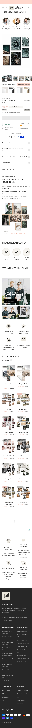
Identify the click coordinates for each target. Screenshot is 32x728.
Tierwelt (8, 407)
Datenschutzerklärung (23, 691)
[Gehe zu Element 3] (15, 76)
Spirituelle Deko (23, 430)
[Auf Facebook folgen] (3, 707)
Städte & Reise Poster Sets (8, 674)
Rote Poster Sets (21, 653)
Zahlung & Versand (22, 688)
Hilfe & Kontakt (6, 688)
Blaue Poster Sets (22, 629)
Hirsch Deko (23, 500)
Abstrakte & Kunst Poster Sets (7, 630)
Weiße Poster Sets (22, 659)
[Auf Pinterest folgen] (12, 707)
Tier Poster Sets (6, 678)
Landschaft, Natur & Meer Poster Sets (7, 652)
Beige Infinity (23, 381)
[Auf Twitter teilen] (10, 166)
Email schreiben (7, 618)
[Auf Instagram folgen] (7, 707)
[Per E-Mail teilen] (16, 166)
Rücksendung (6, 695)
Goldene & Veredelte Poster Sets (7, 641)
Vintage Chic (9, 476)
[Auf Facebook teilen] (7, 166)
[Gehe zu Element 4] (21, 76)
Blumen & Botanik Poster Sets (7, 635)
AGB (18, 695)
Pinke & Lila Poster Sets (22, 649)
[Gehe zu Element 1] (4, 76)
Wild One (23, 453)
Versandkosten (16, 110)
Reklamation (5, 691)
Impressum (20, 701)
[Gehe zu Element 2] (9, 76)
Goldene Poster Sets (23, 641)
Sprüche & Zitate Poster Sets (6, 668)
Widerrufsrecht (21, 698)
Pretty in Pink (9, 430)
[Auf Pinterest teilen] (13, 166)
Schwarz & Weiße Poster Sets (7, 663)
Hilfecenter (10, 608)
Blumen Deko (23, 407)
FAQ (3, 698)
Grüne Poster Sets (22, 644)
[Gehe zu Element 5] (27, 76)
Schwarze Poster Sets (23, 656)
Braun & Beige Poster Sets (23, 633)
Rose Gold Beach (8, 453)
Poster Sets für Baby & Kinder (8, 646)
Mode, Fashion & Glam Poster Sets (8, 657)
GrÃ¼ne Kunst (23, 476)
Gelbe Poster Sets (22, 637)
